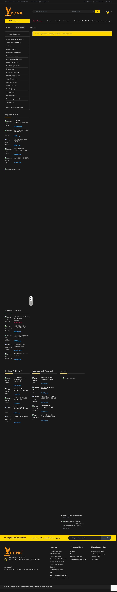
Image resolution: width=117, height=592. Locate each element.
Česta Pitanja (94, 559)
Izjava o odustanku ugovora (58, 575)
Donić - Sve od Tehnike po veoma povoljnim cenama (22, 586)
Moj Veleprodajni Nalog (98, 554)
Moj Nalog (109, 1)
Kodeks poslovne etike (57, 561)
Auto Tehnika (20, 27)
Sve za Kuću (11, 85)
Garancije (53, 567)
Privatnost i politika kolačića (58, 559)
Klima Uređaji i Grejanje (14, 59)
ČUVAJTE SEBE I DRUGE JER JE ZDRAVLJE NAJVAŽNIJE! (73, 524)
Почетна (7, 27)
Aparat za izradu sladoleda (15, 39)
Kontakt (65, 21)
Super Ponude (37, 21)
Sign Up (106, 538)
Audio (9, 46)
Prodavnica (99, 1)
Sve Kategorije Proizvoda (78, 559)
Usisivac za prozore (13, 99)
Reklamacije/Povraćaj (56, 569)
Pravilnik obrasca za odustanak (59, 578)
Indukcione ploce (12, 56)
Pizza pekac (10, 69)
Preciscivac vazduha (13, 72)
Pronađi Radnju (87, 1)
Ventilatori (10, 102)
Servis (52, 572)
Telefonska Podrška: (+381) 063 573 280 (16, 1)
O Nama (49, 21)
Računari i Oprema (13, 75)
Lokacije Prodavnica (76, 556)
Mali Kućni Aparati (13, 66)
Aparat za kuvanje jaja (13, 42)
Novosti (57, 21)
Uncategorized (11, 95)
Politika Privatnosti (55, 556)
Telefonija (10, 89)
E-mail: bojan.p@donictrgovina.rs (40, 1)
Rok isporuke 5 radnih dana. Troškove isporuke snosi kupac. (93, 21)
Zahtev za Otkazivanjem (57, 564)
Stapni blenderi (11, 79)
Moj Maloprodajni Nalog (98, 551)
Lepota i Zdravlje (12, 62)
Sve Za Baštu (11, 82)
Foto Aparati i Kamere (13, 52)
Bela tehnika (11, 49)
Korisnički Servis (95, 556)
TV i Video (10, 92)
